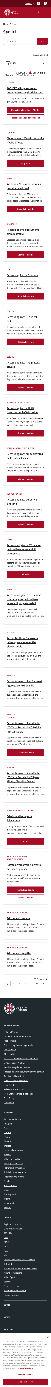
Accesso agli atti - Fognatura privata (23, 364)
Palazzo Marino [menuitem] (11, 1032)
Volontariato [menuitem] (9, 1203)
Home (6, 24)
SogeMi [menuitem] (7, 1281)
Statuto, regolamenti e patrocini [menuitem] (18, 1045)
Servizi (7, 1304)
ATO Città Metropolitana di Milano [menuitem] (19, 1259)
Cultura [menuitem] (7, 1132)
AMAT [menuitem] (6, 1246)
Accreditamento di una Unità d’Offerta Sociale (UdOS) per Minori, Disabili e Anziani (23, 777)
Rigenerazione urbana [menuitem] (14, 1176)
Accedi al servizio (26, 296)
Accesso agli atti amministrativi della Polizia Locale (25, 456)
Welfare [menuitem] (7, 1207)
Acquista (25, 163)
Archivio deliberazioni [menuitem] (14, 1076)
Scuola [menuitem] (7, 1181)
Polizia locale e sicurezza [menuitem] (15, 1172)
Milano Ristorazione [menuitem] (13, 1272)
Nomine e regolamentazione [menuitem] (17, 1067)
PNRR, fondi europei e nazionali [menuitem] (18, 1093)
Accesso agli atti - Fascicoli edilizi (22, 319)
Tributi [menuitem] (7, 1198)
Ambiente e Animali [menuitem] (13, 1119)
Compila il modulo (25, 209)
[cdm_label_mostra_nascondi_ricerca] (39, 12)
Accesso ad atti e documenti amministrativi (23, 232)
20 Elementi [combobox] (40, 979)
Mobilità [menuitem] (7, 1154)
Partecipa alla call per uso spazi (25, 117)
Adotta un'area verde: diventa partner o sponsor (24, 867)
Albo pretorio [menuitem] (10, 1040)
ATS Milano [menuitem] (9, 1233)
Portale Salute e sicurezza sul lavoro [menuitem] (20, 1268)
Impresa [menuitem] (7, 1145)
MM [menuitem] (5, 1255)
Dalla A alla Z (39, 72)
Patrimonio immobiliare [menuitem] (14, 1167)
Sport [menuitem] (6, 1190)
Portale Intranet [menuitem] (11, 1295)
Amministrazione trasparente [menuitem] (17, 1036)
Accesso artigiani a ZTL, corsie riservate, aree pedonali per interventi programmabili (24, 599)
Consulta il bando (25, 889)
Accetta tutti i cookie (25, 1381)
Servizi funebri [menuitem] (10, 1185)
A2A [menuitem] (6, 1250)
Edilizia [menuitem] (7, 1137)
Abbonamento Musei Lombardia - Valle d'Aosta (25, 140)
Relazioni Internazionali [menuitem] (15, 1089)
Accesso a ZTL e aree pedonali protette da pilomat (24, 186)
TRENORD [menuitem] (8, 1264)
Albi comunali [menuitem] (10, 1049)
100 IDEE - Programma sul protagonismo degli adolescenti (25, 90)
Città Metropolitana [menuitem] (13, 1228)
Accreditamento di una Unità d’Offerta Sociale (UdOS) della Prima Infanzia (24, 727)
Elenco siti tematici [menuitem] (12, 1286)
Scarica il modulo (25, 254)
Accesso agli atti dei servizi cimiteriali (22, 501)
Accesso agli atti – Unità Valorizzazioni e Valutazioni (22, 410)
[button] (30, 3)
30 (37, 983)
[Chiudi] (48, 1337)
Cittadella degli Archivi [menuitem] (14, 1062)
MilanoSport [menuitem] (9, 1277)
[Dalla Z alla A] (47, 72)
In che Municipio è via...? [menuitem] (15, 1290)
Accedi (25, 841)
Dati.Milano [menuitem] (9, 1102)
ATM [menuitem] (6, 1237)
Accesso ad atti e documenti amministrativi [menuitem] (24, 1071)
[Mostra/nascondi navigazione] (45, 12)
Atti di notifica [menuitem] (10, 1054)
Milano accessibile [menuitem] (12, 1159)
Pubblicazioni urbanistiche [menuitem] (16, 1080)
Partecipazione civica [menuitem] (13, 1163)
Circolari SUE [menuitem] (10, 1085)
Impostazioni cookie (25, 1374)
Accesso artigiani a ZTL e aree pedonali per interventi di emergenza (24, 549)
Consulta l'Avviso (26, 752)
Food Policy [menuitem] (9, 1098)
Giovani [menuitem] (7, 1141)
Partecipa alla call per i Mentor (25, 110)
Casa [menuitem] (6, 1128)
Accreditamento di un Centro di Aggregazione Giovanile (24, 683)
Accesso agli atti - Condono (22, 275)
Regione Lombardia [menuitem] (12, 1224)
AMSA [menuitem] (7, 1242)
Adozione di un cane (18, 918)
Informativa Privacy (25, 1368)
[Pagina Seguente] (43, 983)
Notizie (7, 1317)
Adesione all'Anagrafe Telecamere (19, 818)
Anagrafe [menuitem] (8, 1123)
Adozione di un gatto (19, 953)
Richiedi (25, 574)
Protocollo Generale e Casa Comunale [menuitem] (21, 1058)
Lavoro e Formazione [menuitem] (13, 1150)
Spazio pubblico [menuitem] (11, 1194)
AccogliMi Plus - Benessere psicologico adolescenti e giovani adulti (22, 642)
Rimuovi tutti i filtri (40, 55)
